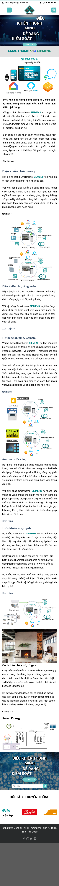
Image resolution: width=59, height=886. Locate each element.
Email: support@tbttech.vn (16, 3)
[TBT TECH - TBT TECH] (29, 10)
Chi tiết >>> (8, 391)
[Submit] (45, 786)
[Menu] (9, 10)
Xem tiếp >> (8, 328)
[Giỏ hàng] (54, 10)
